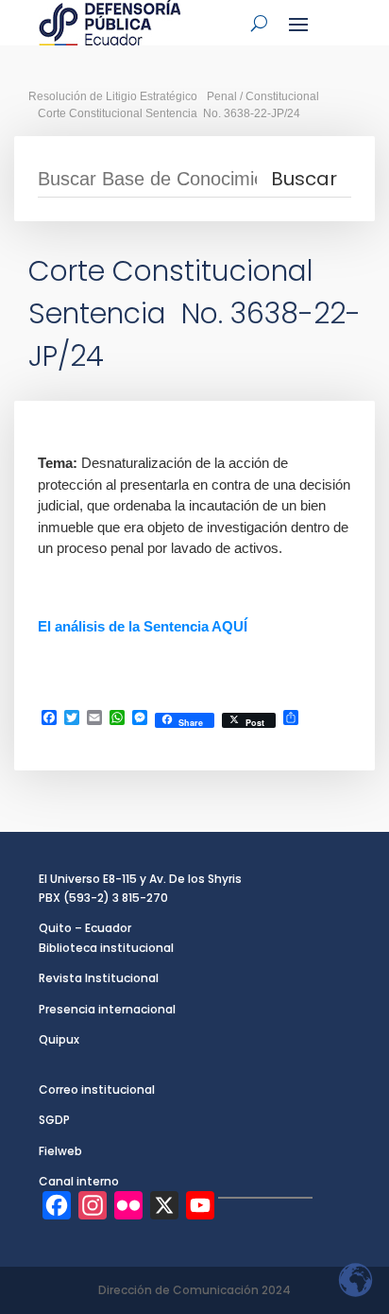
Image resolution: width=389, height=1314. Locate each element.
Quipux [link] (59, 1039)
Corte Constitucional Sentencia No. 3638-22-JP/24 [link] (169, 113)
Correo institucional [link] (97, 1089)
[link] (109, 22)
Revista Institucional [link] (99, 978)
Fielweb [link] (60, 1151)
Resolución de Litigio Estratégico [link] (112, 96)
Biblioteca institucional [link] (106, 948)
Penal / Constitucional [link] (263, 96)
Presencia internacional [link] (107, 1009)
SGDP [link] (54, 1120)
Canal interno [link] (79, 1181)
